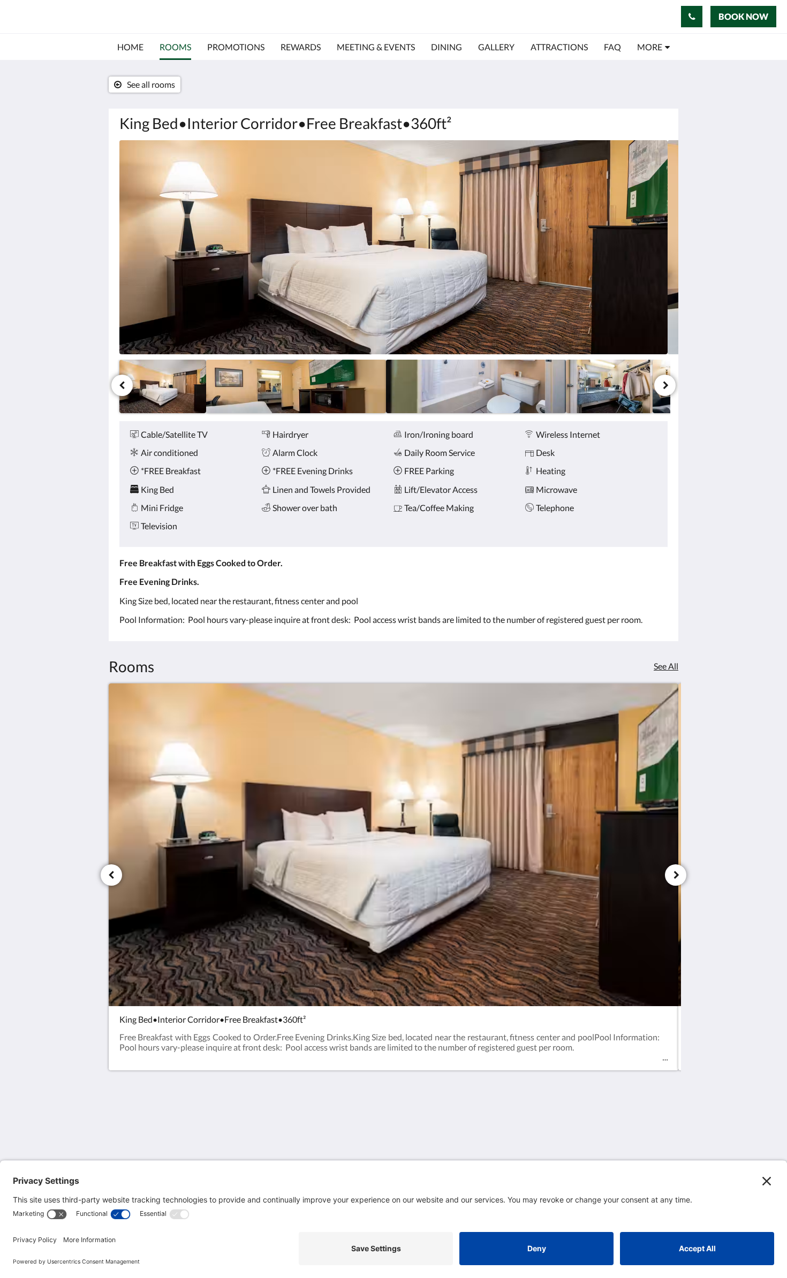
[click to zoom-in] (393, 247)
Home (503, 1128)
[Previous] (122, 385)
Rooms (505, 1137)
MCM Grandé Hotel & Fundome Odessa (143, 16)
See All (666, 666)
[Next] (665, 385)
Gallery (505, 1146)
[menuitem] (130, 47)
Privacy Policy (517, 1155)
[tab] (533, 1110)
